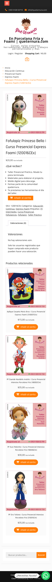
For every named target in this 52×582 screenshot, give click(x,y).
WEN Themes (34, 578)
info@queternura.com (37, 10)
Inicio (7, 67)
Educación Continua (14, 70)
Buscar (41, 555)
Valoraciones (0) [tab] (18, 223)
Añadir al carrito (22, 198)
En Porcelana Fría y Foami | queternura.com (26, 40)
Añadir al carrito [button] (28, 327)
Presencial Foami (13, 73)
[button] (45, 575)
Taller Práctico (35, 215)
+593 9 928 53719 (15, 10)
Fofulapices (11, 215)
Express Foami (12, 76)
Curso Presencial (26, 211)
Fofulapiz (22, 215)
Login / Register (15, 53)
